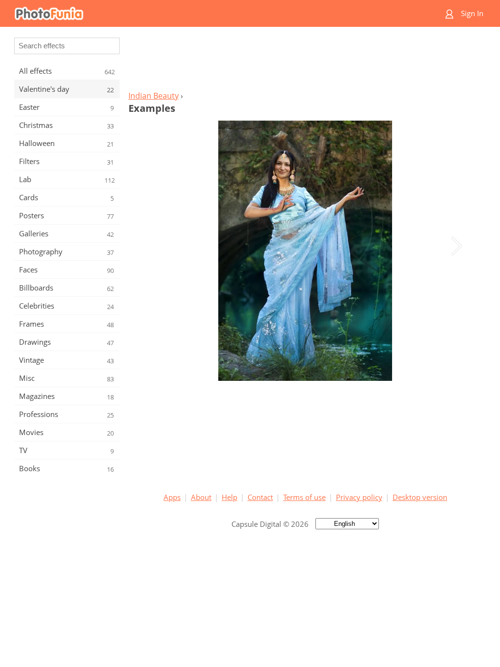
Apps (172, 497)
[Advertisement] (305, 61)
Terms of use (304, 497)
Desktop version (420, 497)
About (201, 497)
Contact (260, 497)
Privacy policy (359, 497)
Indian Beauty (153, 95)
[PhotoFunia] (212, 13)
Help (229, 497)
